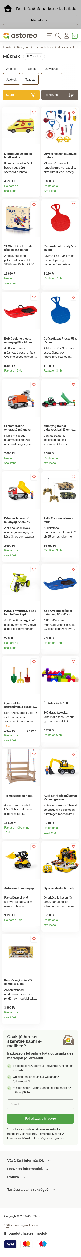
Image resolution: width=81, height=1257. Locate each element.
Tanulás (30, 79)
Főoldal (7, 47)
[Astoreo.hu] (20, 35)
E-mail (14, 1104)
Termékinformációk (34, 193)
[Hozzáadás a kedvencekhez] (33, 112)
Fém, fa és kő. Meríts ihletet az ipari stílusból (46, 8)
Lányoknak (51, 68)
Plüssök (30, 68)
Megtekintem (40, 20)
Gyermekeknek (43, 47)
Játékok (63, 47)
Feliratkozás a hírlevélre (40, 1118)
